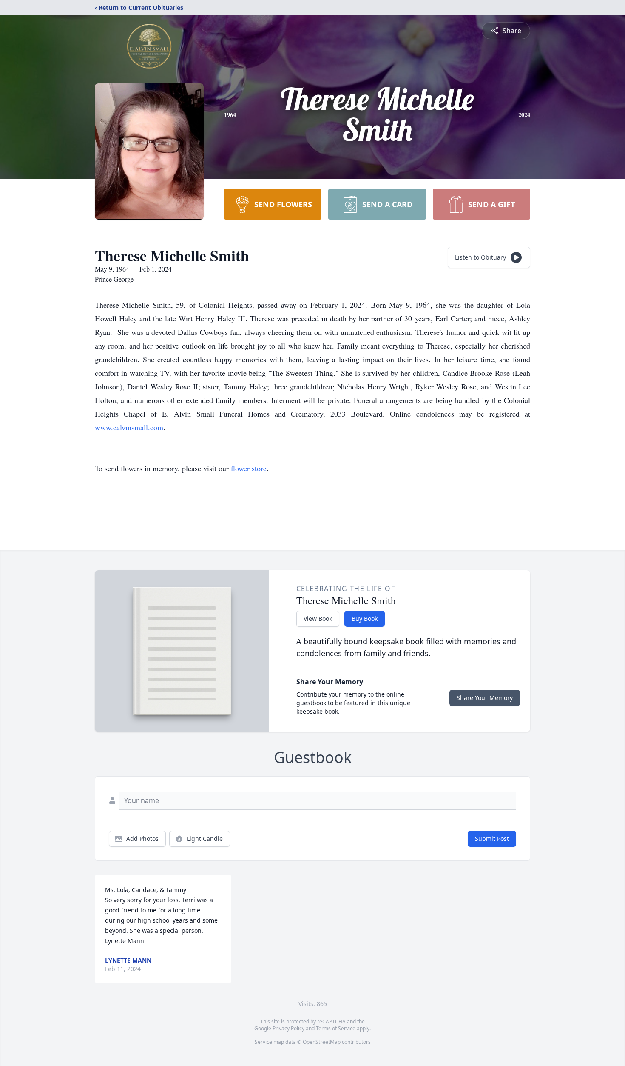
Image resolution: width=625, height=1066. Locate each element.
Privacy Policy (288, 1028)
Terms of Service (335, 1028)
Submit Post (492, 839)
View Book (318, 618)
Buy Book (365, 618)
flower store (249, 468)
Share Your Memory (485, 698)
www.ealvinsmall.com (129, 427)
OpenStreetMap (322, 1042)
